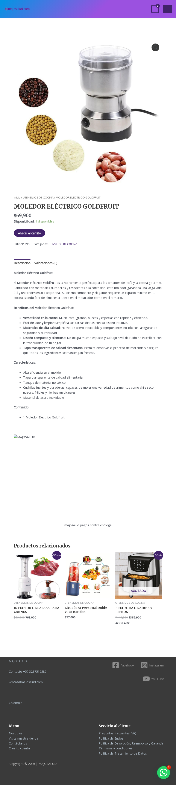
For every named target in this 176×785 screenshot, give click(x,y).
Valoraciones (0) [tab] (45, 263)
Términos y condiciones (115, 748)
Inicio (17, 197)
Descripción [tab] (22, 263)
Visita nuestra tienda (23, 738)
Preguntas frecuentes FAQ (118, 733)
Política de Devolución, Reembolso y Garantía (131, 743)
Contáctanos (18, 743)
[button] (155, 47)
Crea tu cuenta (19, 748)
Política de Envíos (111, 738)
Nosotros (16, 733)
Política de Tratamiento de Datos (123, 753)
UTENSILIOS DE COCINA (38, 197)
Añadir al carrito (29, 233)
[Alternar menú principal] (167, 9)
